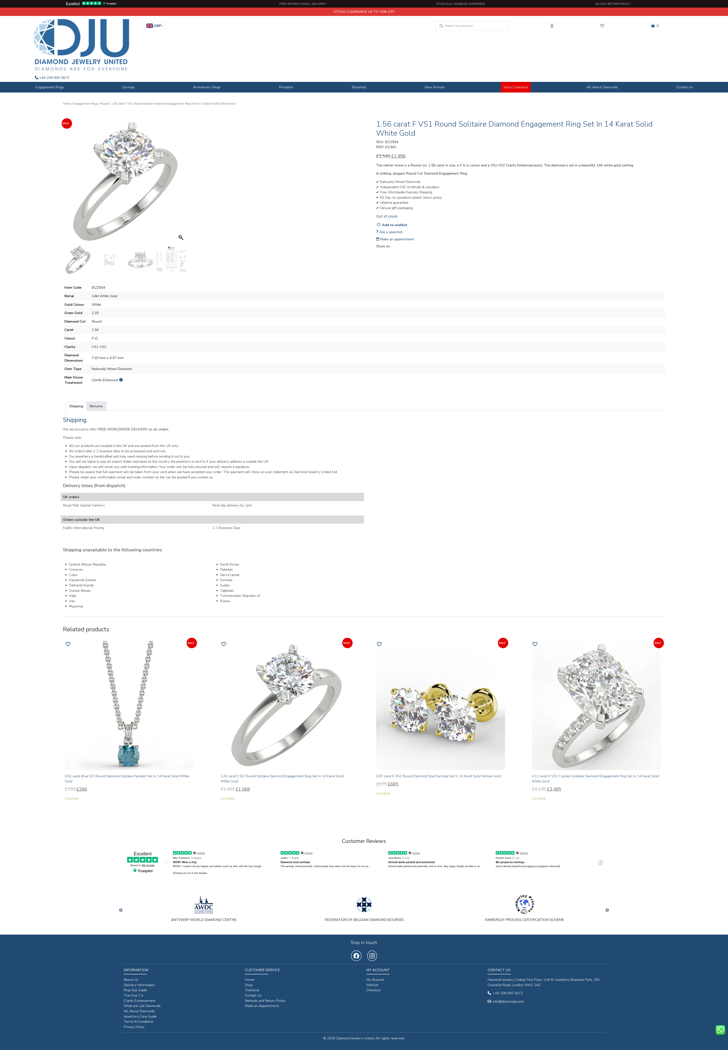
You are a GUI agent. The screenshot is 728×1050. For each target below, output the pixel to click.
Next (607, 910)
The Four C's (133, 995)
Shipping (76, 406)
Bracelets (359, 87)
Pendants (286, 87)
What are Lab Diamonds (142, 1005)
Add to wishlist (394, 225)
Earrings (128, 87)
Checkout (252, 990)
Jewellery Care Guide (140, 1016)
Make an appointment (396, 239)
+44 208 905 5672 (54, 77)
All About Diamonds (602, 87)
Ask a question (390, 232)
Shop (249, 985)
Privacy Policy (134, 1026)
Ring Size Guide (135, 990)
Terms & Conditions (138, 1021)
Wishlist (372, 985)
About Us (131, 979)
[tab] (76, 406)
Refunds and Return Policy (265, 1000)
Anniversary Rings (206, 87)
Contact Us (684, 87)
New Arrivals (435, 87)
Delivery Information (139, 985)
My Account (375, 979)
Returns (96, 406)
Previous (121, 910)
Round (104, 104)
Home (67, 104)
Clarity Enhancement (139, 1000)
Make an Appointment (262, 1005)
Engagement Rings (49, 87)
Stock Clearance (515, 87)
